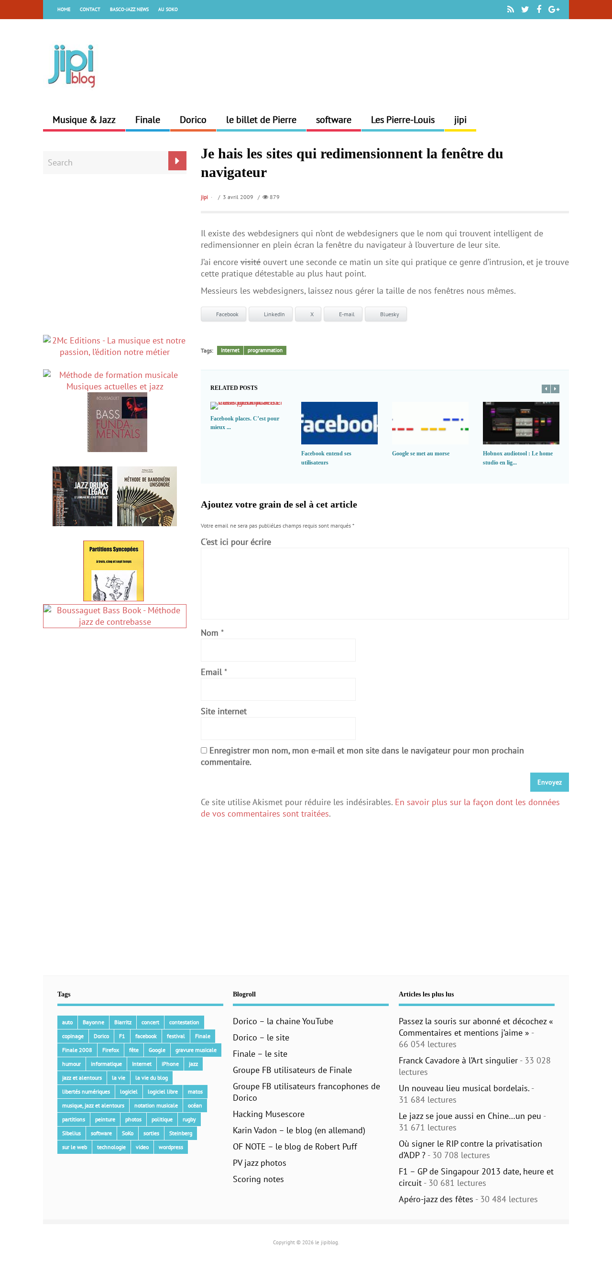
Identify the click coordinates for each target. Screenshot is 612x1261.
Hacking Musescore (269, 1113)
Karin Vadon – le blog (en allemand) (299, 1130)
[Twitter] (525, 9)
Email (211, 671)
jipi (460, 119)
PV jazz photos (259, 1162)
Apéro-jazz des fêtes (436, 1199)
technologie (111, 1146)
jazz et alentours (82, 1077)
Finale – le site (260, 1053)
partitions (73, 1119)
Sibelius (71, 1133)
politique (162, 1119)
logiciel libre (163, 1091)
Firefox (110, 1049)
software (333, 119)
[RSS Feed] (510, 9)
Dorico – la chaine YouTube (283, 1021)
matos (195, 1091)
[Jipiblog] (71, 92)
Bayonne (93, 1022)
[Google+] (553, 9)
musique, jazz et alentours (93, 1105)
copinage (73, 1036)
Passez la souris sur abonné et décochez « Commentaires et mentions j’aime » (476, 1027)
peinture (105, 1119)
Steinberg (180, 1133)
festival (176, 1036)
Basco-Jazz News (129, 9)
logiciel (129, 1091)
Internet (230, 350)
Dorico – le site (261, 1037)
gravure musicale (196, 1049)
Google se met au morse (420, 453)
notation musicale (156, 1105)
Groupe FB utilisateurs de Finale (292, 1069)
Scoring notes (258, 1178)
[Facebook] (538, 9)
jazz (193, 1063)
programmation (265, 350)
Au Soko (168, 9)
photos (133, 1119)
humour (71, 1063)
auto (67, 1022)
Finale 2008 (77, 1049)
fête (134, 1049)
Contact (90, 9)
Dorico (193, 119)
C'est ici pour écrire (236, 541)
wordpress (171, 1146)
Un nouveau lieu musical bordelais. (464, 1088)
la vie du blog (151, 1077)
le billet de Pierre (261, 119)
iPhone (170, 1063)
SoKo (127, 1133)
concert (150, 1022)
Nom (210, 632)
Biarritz (122, 1022)
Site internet (224, 711)
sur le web (74, 1146)
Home (63, 9)
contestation (184, 1022)
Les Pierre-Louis (403, 119)
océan (195, 1105)
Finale (147, 119)
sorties (151, 1133)
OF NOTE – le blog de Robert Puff (295, 1146)
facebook (146, 1036)
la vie (118, 1077)
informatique (106, 1063)
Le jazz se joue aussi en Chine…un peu (470, 1115)
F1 (122, 1036)
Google (157, 1049)
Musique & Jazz (84, 119)
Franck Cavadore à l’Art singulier (458, 1060)
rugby (189, 1119)
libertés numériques (86, 1091)
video (142, 1146)
